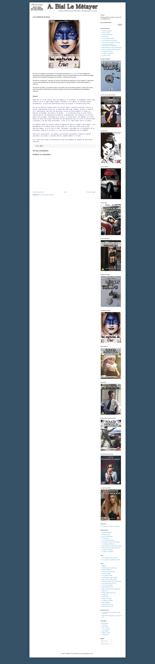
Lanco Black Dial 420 (107, 587)
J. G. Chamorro (106, 629)
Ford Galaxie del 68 (107, 575)
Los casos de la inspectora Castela (111, 42)
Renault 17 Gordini (107, 598)
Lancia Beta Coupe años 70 (109, 583)
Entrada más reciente (38, 192)
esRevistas (105, 625)
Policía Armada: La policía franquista (111, 49)
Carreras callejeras (107, 30)
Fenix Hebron (105, 627)
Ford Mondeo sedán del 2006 (109, 577)
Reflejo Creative (106, 632)
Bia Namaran (74, 73)
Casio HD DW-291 (106, 569)
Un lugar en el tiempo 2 (108, 53)
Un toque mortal (106, 55)
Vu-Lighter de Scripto (107, 600)
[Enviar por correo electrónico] (36, 146)
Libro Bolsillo (105, 631)
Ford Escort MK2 (106, 573)
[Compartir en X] (39, 146)
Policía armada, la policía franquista (111, 547)
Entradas (104, 641)
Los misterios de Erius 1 (108, 544)
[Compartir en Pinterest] (42, 146)
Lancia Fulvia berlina (107, 585)
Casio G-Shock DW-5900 (108, 571)
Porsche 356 (105, 596)
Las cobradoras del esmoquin (109, 40)
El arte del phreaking (107, 34)
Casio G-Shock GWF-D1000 (109, 579)
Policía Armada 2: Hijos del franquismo (112, 47)
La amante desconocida (108, 38)
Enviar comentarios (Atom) (47, 194)
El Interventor (105, 36)
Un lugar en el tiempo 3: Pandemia (111, 526)
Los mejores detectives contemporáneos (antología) (109, 45)
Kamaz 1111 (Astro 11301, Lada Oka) (111, 581)
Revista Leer (105, 634)
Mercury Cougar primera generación (111, 589)
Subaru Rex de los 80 (107, 606)
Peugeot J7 (105, 594)
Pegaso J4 (104, 590)
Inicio (65, 192)
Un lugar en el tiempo (107, 51)
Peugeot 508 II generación (109, 592)
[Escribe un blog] (37, 146)
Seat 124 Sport (106, 602)
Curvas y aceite (106, 32)
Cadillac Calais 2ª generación (109, 567)
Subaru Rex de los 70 (107, 604)
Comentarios (105, 643)
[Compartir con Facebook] (40, 146)
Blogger (92, 653)
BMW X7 (104, 566)
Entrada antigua (91, 192)
